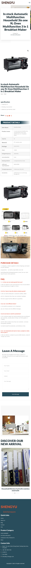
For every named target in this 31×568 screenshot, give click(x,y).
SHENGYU (8, 3)
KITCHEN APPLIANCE (15, 35)
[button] (2, 469)
